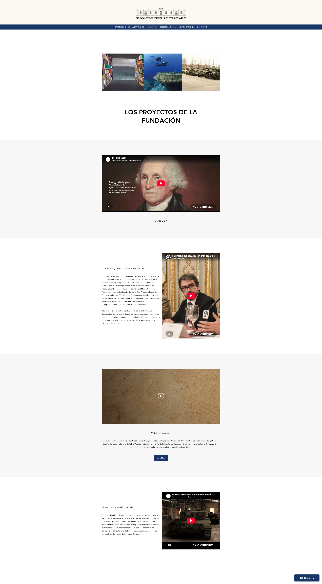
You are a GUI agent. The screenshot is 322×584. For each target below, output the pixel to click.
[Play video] (161, 396)
